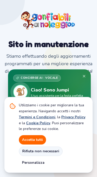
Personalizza (33, 162)
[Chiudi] (84, 76)
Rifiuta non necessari (40, 151)
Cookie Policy (38, 123)
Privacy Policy (73, 117)
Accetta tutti (32, 139)
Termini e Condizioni (37, 117)
